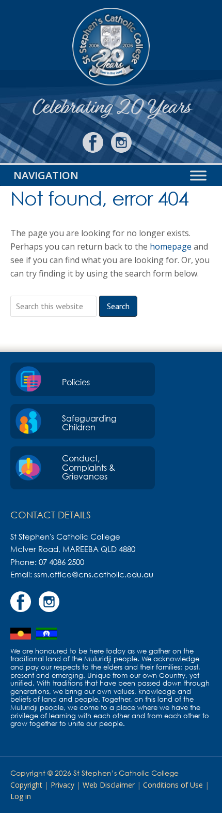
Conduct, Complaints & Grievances (88, 467)
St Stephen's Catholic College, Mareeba (111, 46)
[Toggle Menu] (198, 176)
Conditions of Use (173, 785)
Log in (20, 796)
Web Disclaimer (109, 785)
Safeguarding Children (89, 423)
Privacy (62, 785)
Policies (76, 382)
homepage (171, 246)
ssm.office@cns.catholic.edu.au (93, 574)
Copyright (26, 785)
